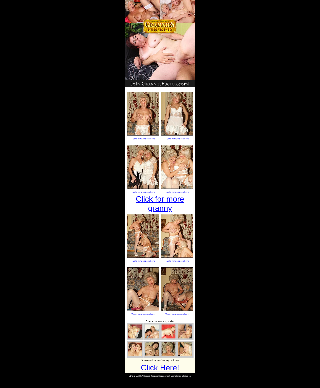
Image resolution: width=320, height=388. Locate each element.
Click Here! (160, 367)
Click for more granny (160, 203)
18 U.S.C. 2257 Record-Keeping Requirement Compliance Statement (160, 376)
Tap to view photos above (143, 139)
